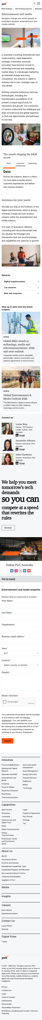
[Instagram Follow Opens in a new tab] (16, 571)
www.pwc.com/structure (29, 973)
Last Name (7, 612)
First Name (8, 600)
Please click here (10, 695)
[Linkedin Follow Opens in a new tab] (17, 435)
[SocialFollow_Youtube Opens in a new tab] (28, 571)
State (5, 648)
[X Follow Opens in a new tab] (20, 571)
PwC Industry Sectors (23, 9)
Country (6, 660)
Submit (7, 741)
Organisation (9, 624)
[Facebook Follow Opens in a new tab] (24, 571)
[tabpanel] (21, 180)
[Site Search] (34, 3)
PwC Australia (7, 9)
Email (22, 436)
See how (8, 528)
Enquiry (6, 672)
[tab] (9, 163)
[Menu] (38, 3)
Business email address (13, 636)
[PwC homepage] (4, 3)
